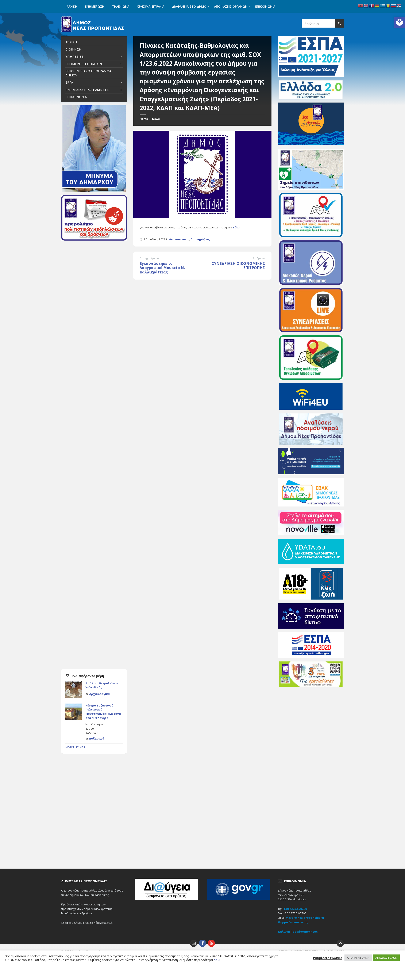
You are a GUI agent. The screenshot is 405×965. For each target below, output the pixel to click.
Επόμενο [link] (259, 258)
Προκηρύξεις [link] (200, 239)
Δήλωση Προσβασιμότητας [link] (298, 931)
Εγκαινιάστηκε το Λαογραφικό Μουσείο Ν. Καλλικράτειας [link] (162, 268)
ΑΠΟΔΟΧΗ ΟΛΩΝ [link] (386, 958)
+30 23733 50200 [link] (295, 909)
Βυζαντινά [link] (96, 738)
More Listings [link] (75, 747)
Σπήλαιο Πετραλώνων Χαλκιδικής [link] (101, 685)
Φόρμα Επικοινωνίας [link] (293, 922)
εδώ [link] (236, 227)
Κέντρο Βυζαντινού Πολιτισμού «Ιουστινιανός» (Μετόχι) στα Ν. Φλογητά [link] (103, 712)
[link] (399, 22)
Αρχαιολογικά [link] (99, 694)
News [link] (156, 119)
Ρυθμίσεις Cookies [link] (327, 958)
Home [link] (144, 119)
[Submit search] (339, 23)
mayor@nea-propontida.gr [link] (305, 918)
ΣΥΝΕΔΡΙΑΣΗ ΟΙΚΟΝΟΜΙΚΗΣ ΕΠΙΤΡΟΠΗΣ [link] (238, 265)
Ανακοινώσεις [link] (179, 239)
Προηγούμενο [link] (149, 258)
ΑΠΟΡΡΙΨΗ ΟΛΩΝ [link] (358, 958)
